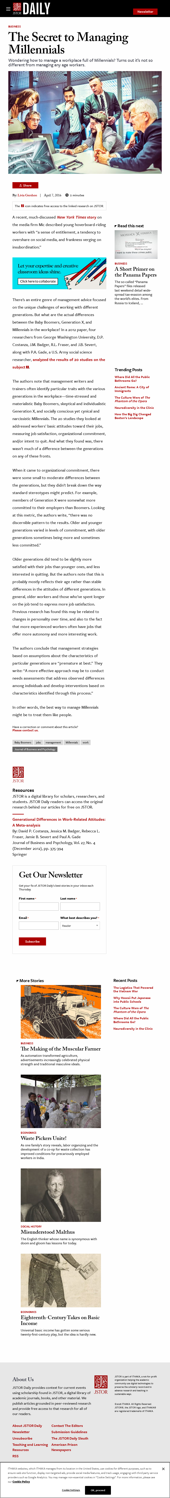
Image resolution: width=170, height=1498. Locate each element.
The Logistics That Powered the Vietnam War (133, 989)
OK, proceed (98, 1490)
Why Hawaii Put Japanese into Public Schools (132, 999)
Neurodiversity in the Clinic (134, 407)
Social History (31, 1226)
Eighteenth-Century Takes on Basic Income (60, 1321)
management (53, 742)
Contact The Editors (67, 1425)
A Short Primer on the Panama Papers (136, 273)
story (76, 217)
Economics (28, 1133)
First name (27, 898)
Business (14, 26)
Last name (68, 898)
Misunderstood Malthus (48, 1232)
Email (24, 918)
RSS (15, 1455)
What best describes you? (79, 918)
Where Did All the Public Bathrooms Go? (132, 378)
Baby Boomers (23, 742)
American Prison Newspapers (64, 1447)
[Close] (163, 1468)
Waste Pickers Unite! (44, 1139)
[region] (85, 1480)
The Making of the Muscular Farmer (61, 1049)
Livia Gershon (27, 196)
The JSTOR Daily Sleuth (69, 1438)
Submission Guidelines (69, 1431)
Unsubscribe (22, 1438)
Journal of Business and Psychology (35, 749)
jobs (38, 742)
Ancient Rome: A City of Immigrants (132, 389)
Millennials (72, 742)
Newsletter (145, 11)
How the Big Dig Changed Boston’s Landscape (133, 416)
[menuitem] (145, 12)
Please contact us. (25, 730)
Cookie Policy (21, 1481)
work (86, 742)
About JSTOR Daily (27, 1425)
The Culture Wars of (132, 399)
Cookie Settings (71, 1490)
